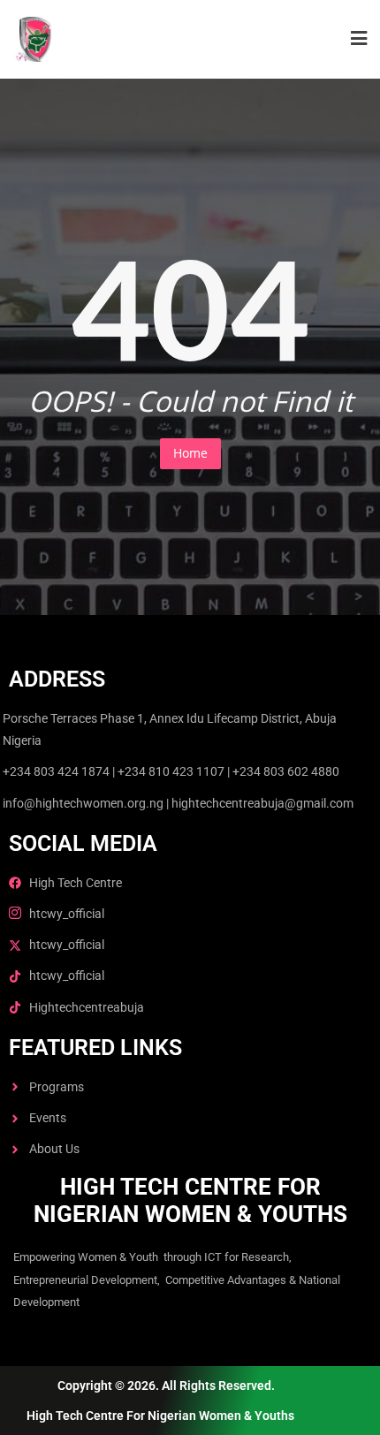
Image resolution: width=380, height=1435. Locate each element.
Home (190, 452)
